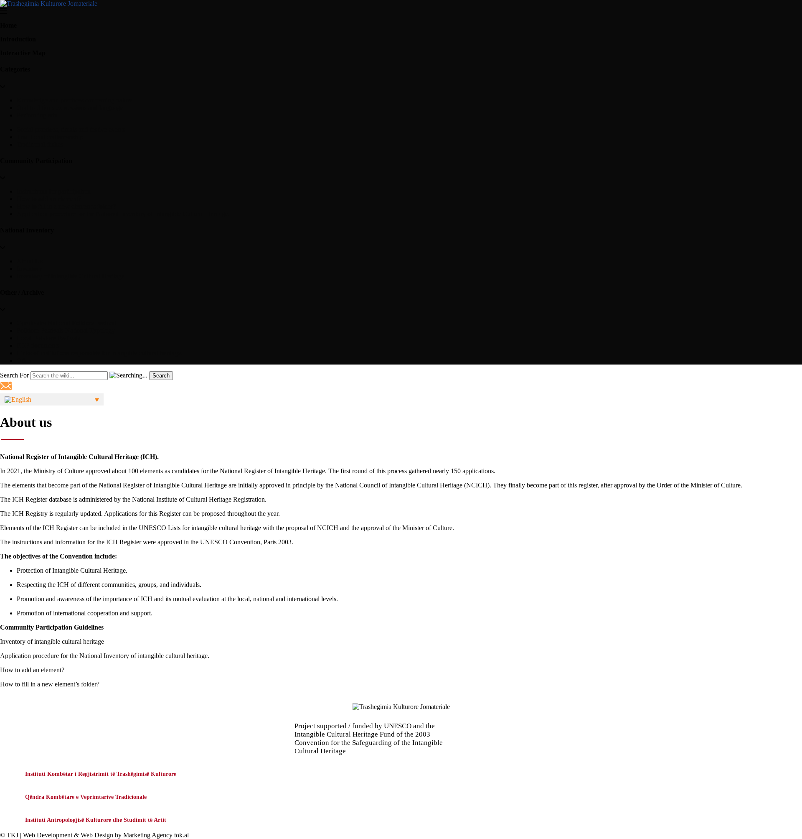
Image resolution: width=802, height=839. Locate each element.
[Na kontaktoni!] (6, 389)
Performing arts (37, 115)
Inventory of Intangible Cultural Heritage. (71, 276)
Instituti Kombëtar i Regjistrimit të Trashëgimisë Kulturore (100, 774)
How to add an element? (49, 198)
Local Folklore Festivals (48, 338)
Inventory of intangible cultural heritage (52, 641)
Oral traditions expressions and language (70, 107)
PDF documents (38, 345)
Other (24, 360)
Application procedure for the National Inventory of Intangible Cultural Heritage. (123, 213)
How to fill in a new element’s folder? (49, 684)
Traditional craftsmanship (50, 136)
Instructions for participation (54, 191)
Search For (14, 375)
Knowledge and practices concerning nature (74, 100)
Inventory (29, 268)
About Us (30, 261)
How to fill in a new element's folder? (66, 206)
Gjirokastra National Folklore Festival (66, 322)
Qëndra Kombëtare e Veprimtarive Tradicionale (86, 797)
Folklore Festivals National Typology (66, 330)
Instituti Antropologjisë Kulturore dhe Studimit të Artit (95, 820)
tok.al (181, 835)
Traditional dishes (40, 144)
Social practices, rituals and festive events (71, 129)
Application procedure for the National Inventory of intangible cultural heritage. (104, 655)
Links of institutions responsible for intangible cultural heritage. (100, 353)
